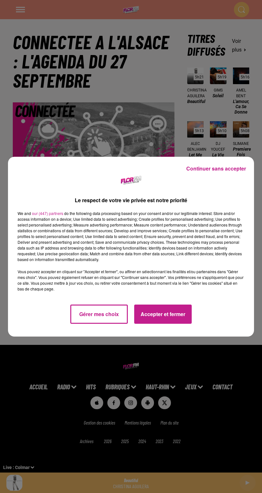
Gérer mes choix (99, 314)
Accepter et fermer (163, 314)
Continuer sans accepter (216, 168)
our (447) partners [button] (47, 213)
